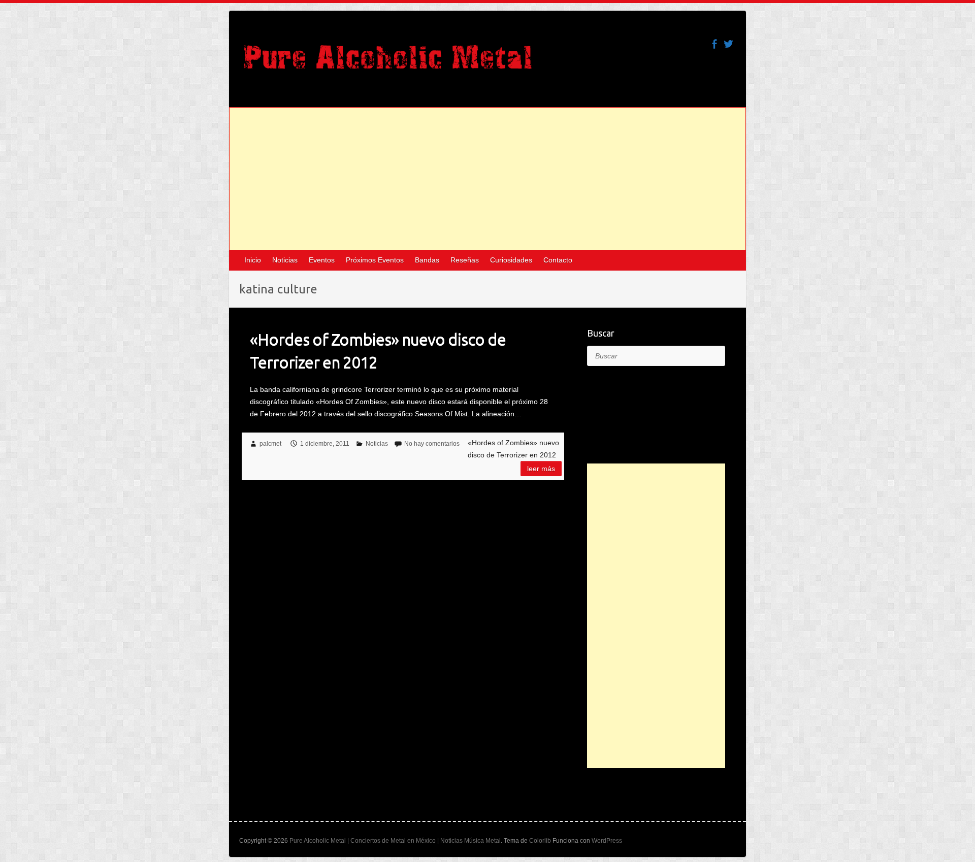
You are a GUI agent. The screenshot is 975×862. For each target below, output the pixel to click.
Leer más (541, 469)
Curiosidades (511, 260)
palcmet (270, 443)
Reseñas (464, 260)
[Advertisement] (487, 179)
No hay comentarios (432, 443)
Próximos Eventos (375, 260)
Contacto (557, 260)
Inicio (252, 260)
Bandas (427, 260)
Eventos (322, 260)
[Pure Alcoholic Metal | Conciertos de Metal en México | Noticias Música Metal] (387, 62)
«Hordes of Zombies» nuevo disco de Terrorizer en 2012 (378, 350)
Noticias (285, 260)
